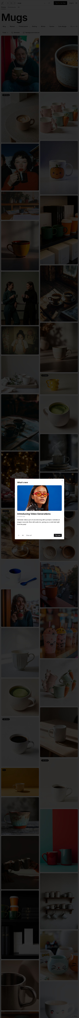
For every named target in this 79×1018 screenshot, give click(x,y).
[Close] (62, 481)
